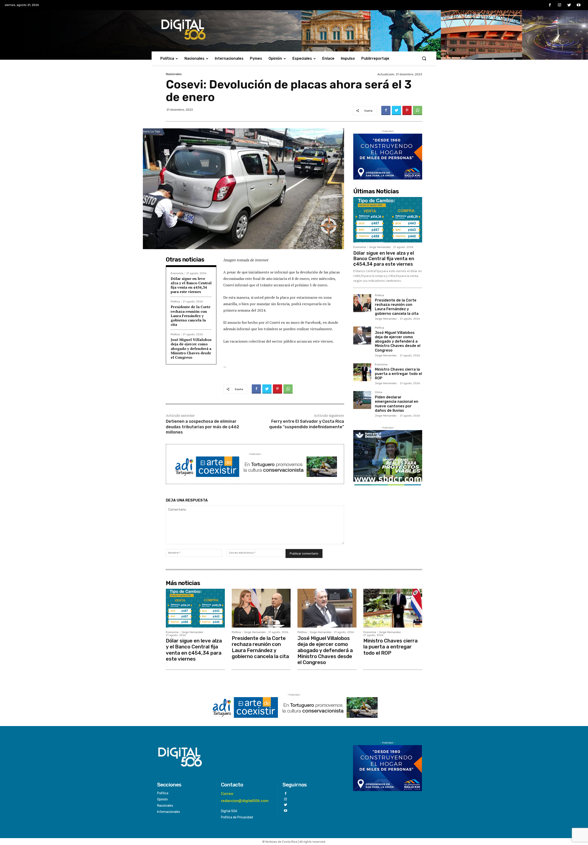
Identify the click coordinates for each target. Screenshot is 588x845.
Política (175, 301)
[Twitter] (569, 5)
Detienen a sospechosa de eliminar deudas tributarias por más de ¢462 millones (202, 427)
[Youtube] (578, 5)
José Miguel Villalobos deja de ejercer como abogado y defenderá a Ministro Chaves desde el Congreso (191, 348)
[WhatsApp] (417, 110)
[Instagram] (559, 5)
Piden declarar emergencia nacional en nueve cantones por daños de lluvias (396, 404)
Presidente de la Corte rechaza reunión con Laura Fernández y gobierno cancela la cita (190, 315)
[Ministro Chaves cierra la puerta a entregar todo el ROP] (362, 372)
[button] (424, 58)
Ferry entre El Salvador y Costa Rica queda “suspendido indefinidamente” (306, 424)
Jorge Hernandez (380, 247)
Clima (378, 392)
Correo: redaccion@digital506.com (245, 797)
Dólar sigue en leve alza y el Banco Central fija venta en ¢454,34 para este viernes (191, 285)
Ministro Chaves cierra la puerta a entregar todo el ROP (398, 373)
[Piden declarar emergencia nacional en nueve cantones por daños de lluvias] (362, 400)
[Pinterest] (407, 110)
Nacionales (174, 74)
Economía (177, 273)
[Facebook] (550, 5)
